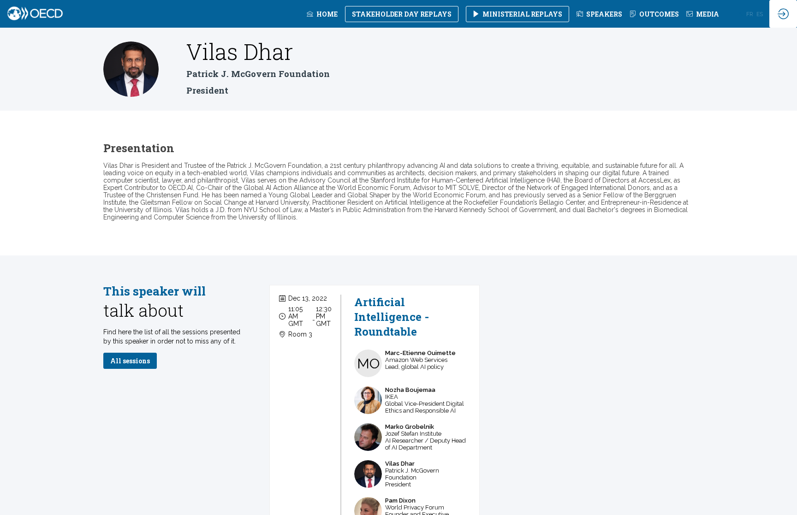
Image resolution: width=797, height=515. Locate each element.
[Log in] (783, 14)
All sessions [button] (130, 360)
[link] (322, 14)
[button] (401, 14)
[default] (599, 14)
